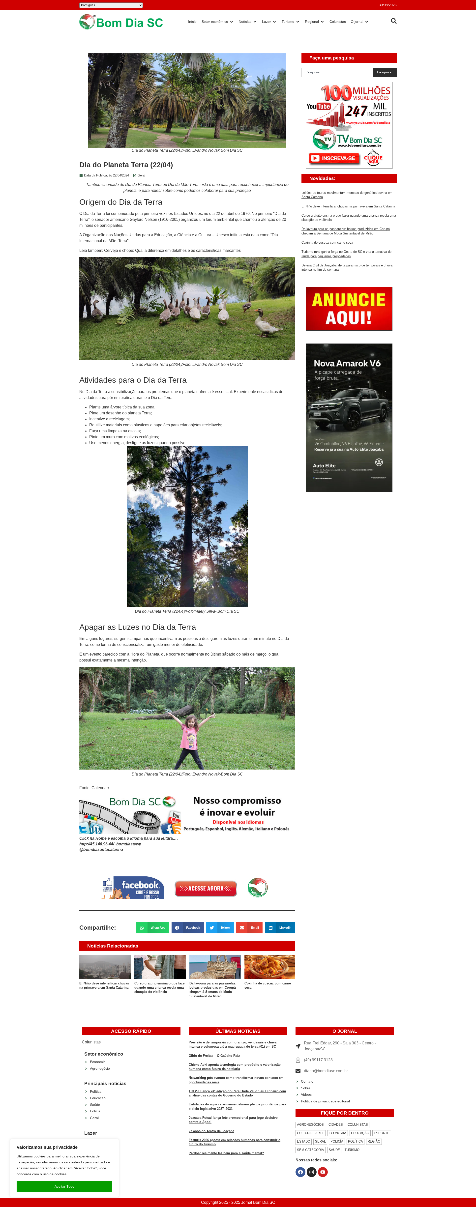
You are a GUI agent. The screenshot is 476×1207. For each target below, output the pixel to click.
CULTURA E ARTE (310, 1133)
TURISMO (352, 1150)
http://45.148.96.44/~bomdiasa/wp (110, 844)
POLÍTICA (355, 1141)
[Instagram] (312, 1172)
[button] (152, 927)
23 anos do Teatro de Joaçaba (211, 1131)
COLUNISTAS (358, 1124)
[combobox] (336, 72)
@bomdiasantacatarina (101, 849)
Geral (141, 175)
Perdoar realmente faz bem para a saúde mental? (226, 1153)
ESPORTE (381, 1133)
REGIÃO (374, 1141)
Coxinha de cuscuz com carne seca (327, 242)
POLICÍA (336, 1141)
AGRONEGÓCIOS (310, 1124)
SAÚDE (334, 1150)
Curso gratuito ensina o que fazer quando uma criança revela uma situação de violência (160, 987)
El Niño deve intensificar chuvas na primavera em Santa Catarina (348, 206)
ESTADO (303, 1141)
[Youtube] (323, 1172)
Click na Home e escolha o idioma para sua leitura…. (128, 838)
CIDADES (335, 1124)
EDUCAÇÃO (360, 1133)
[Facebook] (300, 1172)
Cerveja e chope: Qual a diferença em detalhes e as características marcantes (172, 250)
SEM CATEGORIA (310, 1150)
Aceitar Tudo (64, 1186)
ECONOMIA (337, 1133)
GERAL (320, 1141)
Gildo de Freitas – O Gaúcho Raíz (214, 1056)
